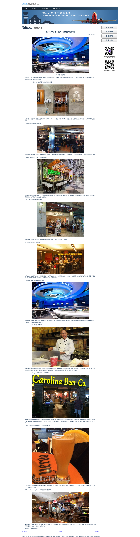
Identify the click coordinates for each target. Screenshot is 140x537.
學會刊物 (45, 8)
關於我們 (35, 8)
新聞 (60, 531)
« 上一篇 (24, 531)
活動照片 (55, 8)
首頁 (26, 8)
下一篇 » (96, 531)
